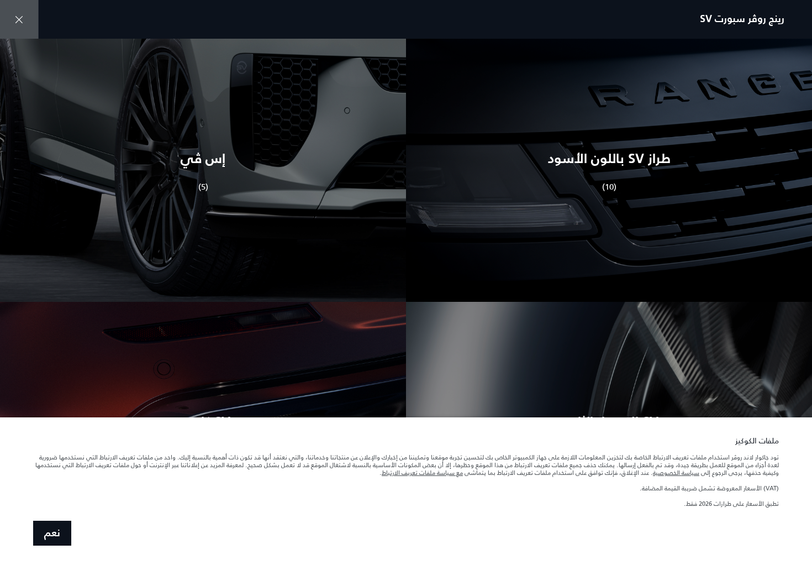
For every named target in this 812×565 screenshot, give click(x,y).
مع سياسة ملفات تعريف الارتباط (422, 473)
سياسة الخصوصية (676, 473)
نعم (52, 533)
